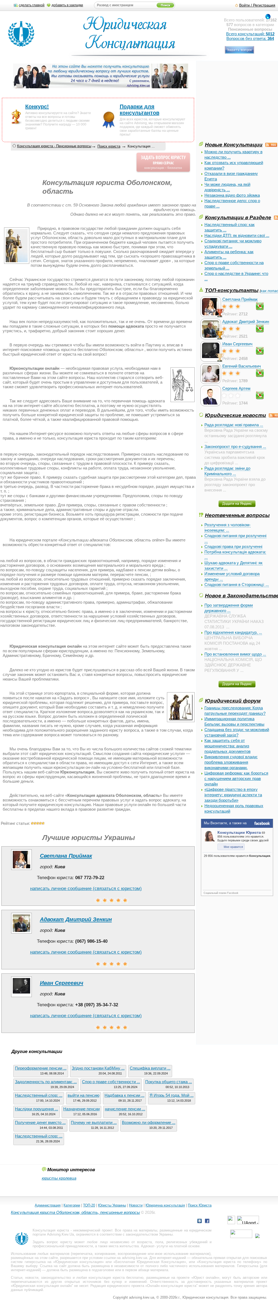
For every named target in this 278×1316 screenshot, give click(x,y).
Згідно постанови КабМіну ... (98, 1068)
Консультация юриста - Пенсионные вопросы (54, 146)
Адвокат (147, 1246)
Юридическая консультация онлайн (42, 1286)
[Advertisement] (238, 103)
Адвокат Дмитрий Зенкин (245, 321)
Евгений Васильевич (241, 366)
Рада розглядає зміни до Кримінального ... (227, 471)
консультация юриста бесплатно (116, 1278)
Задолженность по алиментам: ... (46, 1081)
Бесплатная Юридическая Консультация (149, 1262)
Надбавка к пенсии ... (124, 1095)
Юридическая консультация (78, 1262)
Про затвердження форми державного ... (228, 608)
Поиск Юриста (199, 1205)
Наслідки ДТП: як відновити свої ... (236, 235)
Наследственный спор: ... (38, 1095)
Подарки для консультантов (139, 110)
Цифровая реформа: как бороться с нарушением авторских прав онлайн (236, 778)
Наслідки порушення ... (36, 1109)
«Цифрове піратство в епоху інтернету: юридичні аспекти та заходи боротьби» (233, 795)
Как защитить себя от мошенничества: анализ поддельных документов (227, 746)
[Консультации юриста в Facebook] (207, 1221)
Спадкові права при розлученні (233, 546)
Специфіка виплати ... (150, 1068)
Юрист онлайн (205, 1278)
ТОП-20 (89, 1205)
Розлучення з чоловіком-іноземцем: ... (227, 527)
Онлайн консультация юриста (171, 1286)
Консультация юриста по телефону (229, 1262)
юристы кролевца (59, 1178)
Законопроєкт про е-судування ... (235, 446)
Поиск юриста (108, 146)
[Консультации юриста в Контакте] (199, 1221)
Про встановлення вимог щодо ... (235, 654)
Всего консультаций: (250, 34)
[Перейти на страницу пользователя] (21, 869)
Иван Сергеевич (237, 343)
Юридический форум (233, 701)
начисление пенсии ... (125, 1109)
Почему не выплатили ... (94, 1122)
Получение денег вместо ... (40, 1122)
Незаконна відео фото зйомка (232, 195)
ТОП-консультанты (231, 290)
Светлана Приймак (240, 299)
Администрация (48, 1205)
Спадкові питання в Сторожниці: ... (236, 584)
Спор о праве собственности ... (111, 1081)
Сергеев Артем (236, 388)
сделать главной (32, 5)
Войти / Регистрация (257, 5)
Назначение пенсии (81, 1109)
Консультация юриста (51, 1230)
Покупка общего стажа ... (168, 1081)
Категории (72, 1205)
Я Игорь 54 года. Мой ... (172, 1095)
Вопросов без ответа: (250, 38)
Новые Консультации (234, 145)
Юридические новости (235, 415)
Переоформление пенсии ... (41, 1068)
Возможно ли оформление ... (148, 1122)
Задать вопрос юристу (52, 1242)
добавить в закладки (67, 5)
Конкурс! (37, 106)
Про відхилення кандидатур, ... (233, 632)
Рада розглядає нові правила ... (233, 424)
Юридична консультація (165, 1205)
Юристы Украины (112, 1205)
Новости (136, 1205)
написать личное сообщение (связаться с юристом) (86, 888)
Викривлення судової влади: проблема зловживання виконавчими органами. (231, 762)
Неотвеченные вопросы (237, 515)
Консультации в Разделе (238, 217)
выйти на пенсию (83, 1095)
